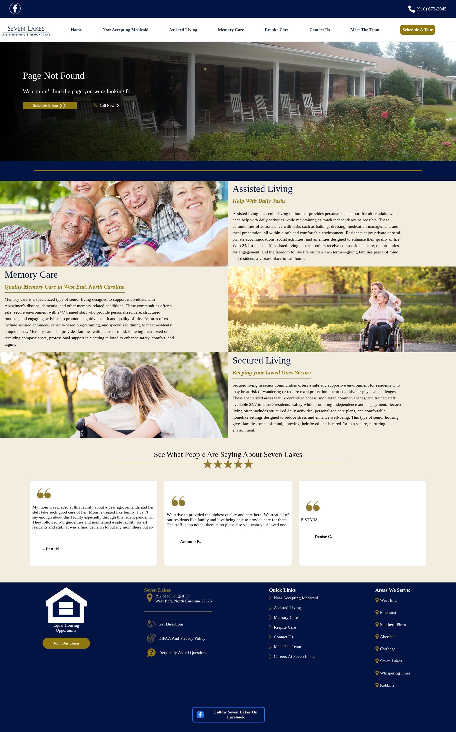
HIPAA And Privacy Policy (181, 638)
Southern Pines (393, 624)
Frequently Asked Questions (182, 652)
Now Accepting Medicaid (125, 29)
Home (76, 29)
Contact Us (319, 29)
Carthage (387, 648)
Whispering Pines (395, 673)
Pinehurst (388, 612)
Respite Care (277, 29)
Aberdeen (388, 636)
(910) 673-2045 (431, 8)
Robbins (387, 685)
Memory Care (231, 29)
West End (388, 600)
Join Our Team (66, 643)
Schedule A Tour (418, 29)
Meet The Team (365, 29)
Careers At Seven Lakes (294, 656)
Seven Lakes (391, 661)
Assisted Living (183, 29)
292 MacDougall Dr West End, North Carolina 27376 (183, 598)
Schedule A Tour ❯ (47, 105)
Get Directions (171, 624)
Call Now (107, 105)
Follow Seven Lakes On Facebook (235, 714)
